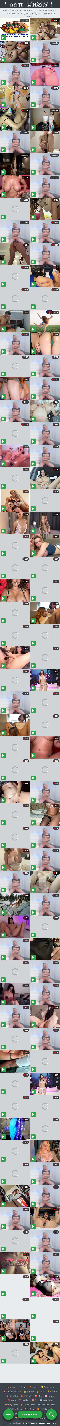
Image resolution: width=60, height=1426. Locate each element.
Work (28, 1423)
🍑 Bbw (38, 1396)
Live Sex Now (30, 1414)
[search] (51, 1414)
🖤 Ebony (22, 1387)
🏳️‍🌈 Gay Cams (11, 1404)
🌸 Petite (49, 1396)
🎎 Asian (10, 1387)
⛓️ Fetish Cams (14, 1409)
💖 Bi (34, 1400)
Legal (54, 1423)
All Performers (44, 1423)
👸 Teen (40, 1391)
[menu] (8, 1414)
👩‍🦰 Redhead (26, 1396)
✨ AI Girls (29, 1409)
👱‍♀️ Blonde (52, 1391)
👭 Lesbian (24, 1400)
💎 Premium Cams (46, 1404)
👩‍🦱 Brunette (12, 1396)
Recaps (34, 1423)
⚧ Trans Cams (28, 1404)
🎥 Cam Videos (46, 1413)
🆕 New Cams (46, 1400)
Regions (20, 1423)
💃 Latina (33, 1387)
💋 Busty (11, 1400)
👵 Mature (29, 1391)
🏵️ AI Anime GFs (45, 1409)
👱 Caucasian (47, 1387)
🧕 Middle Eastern (12, 1391)
